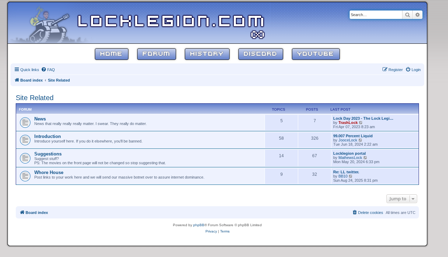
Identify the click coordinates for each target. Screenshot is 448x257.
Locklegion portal (349, 153)
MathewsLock (350, 157)
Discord (261, 54)
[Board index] (53, 22)
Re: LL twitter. (346, 172)
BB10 (343, 176)
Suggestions (48, 154)
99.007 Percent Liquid (353, 136)
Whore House (48, 172)
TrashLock (348, 122)
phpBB (198, 225)
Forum (156, 54)
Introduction (47, 136)
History (207, 54)
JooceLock (347, 140)
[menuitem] (48, 69)
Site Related (35, 98)
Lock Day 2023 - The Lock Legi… (363, 118)
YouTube (316, 54)
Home (111, 54)
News (40, 118)
